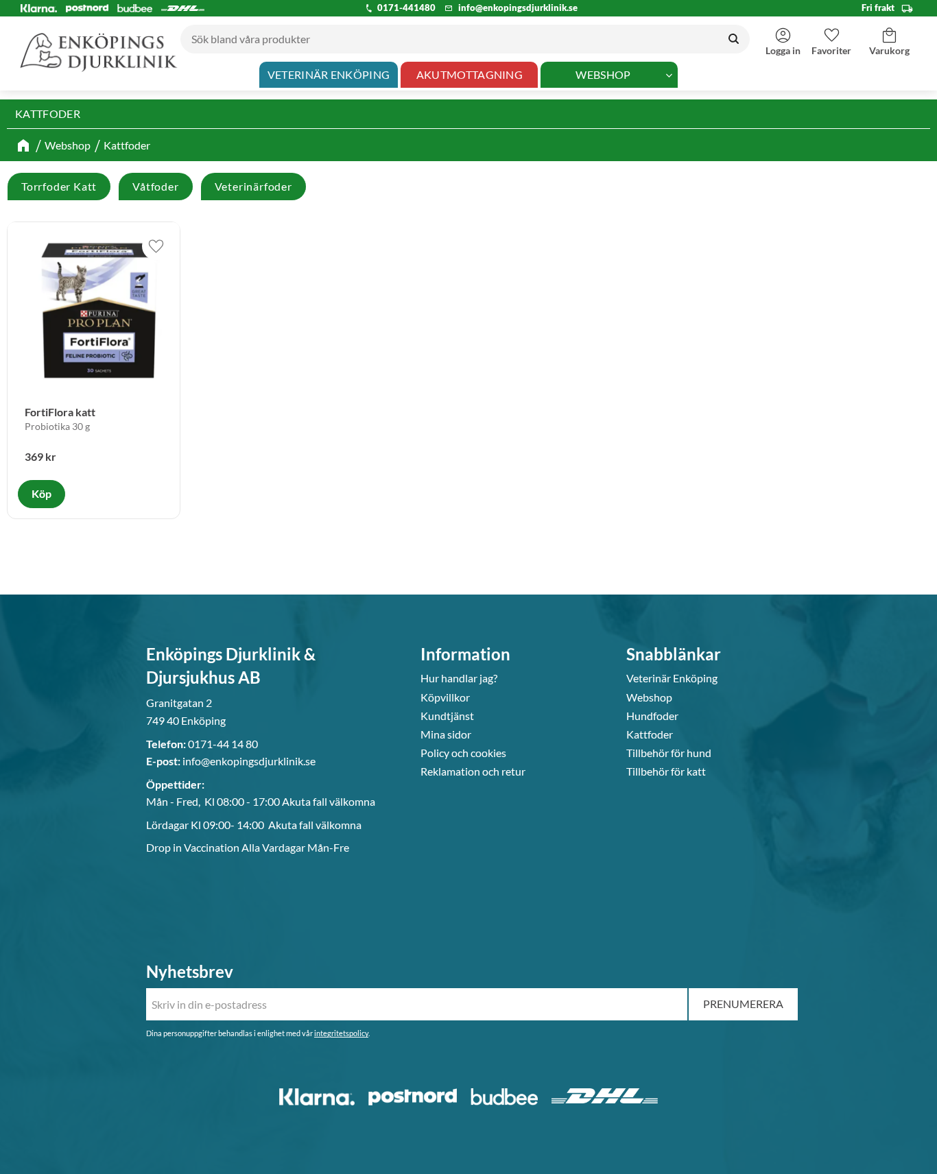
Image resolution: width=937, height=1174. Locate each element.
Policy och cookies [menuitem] (463, 753)
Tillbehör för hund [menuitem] (668, 753)
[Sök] (733, 39)
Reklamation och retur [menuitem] (472, 771)
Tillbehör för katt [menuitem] (666, 771)
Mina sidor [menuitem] (445, 734)
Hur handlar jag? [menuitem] (458, 678)
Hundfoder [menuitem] (652, 716)
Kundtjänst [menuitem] (447, 716)
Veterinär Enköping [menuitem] (329, 74)
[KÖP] (41, 494)
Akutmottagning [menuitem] (469, 74)
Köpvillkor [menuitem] (445, 697)
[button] (831, 34)
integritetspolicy (341, 1033)
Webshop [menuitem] (603, 74)
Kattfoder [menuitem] (649, 734)
